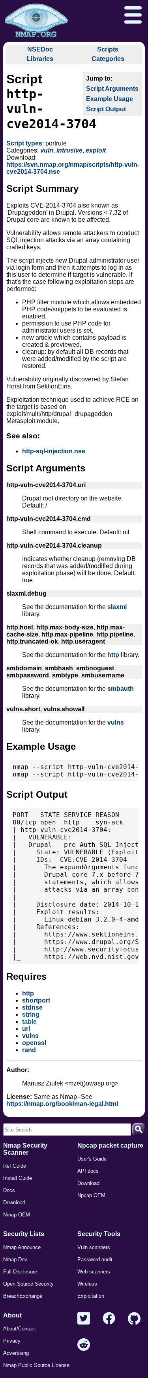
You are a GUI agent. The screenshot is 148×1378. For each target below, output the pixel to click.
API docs (88, 1171)
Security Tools (98, 1234)
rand (29, 1050)
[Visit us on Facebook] (109, 1319)
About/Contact (19, 1329)
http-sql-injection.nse (53, 451)
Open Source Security (28, 1284)
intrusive (69, 150)
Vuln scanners (93, 1247)
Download (14, 1202)
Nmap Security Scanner (25, 1149)
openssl (34, 1042)
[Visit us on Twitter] (83, 1319)
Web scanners (93, 1272)
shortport (36, 1000)
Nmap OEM (16, 1215)
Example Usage (109, 99)
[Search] (138, 1129)
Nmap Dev (15, 1259)
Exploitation (90, 1296)
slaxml (117, 606)
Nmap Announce (22, 1247)
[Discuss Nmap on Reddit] (83, 1345)
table (29, 1021)
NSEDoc (40, 49)
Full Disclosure (20, 1272)
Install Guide (17, 1178)
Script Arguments (112, 88)
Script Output (106, 109)
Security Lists (23, 1234)
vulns (115, 722)
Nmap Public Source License (36, 1365)
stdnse (32, 1007)
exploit (96, 150)
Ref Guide (14, 1166)
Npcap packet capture (110, 1145)
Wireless (87, 1284)
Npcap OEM (91, 1195)
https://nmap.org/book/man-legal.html (62, 1103)
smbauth (120, 688)
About (12, 1315)
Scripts (107, 49)
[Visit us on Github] (134, 1319)
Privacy (12, 1341)
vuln (46, 150)
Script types (24, 143)
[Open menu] (133, 15)
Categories (108, 58)
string (30, 1014)
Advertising (16, 1353)
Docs (9, 1190)
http (113, 654)
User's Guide (92, 1159)
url (26, 1028)
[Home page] (36, 21)
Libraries (40, 58)
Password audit (94, 1259)
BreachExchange (22, 1296)
